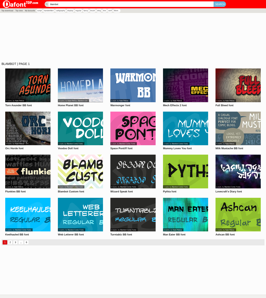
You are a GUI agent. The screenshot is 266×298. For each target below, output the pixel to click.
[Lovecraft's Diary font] (238, 171)
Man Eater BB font (174, 234)
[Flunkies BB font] (27, 171)
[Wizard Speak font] (133, 171)
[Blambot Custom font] (80, 171)
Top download (7, 11)
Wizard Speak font (121, 191)
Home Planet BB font (71, 105)
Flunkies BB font (15, 191)
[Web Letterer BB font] (80, 215)
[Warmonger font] (133, 85)
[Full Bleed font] (238, 85)
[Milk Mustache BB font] (238, 128)
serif (110, 11)
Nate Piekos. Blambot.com (77, 101)
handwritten (49, 11)
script (39, 11)
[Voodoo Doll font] (80, 128)
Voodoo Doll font (68, 148)
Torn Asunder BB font (18, 105)
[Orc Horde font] (27, 128)
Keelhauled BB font (17, 234)
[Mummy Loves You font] (185, 128)
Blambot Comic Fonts (75, 144)
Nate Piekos (19, 101)
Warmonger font (120, 105)
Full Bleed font (225, 105)
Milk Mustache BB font (229, 148)
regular (78, 11)
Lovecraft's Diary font (229, 191)
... (21, 242)
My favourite (30, 11)
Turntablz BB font (121, 234)
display (70, 11)
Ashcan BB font (225, 234)
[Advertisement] (92, 37)
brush (92, 11)
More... (117, 11)
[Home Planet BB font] (80, 85)
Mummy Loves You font (177, 148)
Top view (19, 11)
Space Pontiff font (121, 148)
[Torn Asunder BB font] (27, 85)
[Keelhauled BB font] (27, 215)
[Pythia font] (185, 171)
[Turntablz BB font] (133, 215)
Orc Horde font (14, 148)
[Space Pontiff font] (133, 128)
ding (99, 11)
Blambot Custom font (71, 191)
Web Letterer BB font (71, 234)
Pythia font (169, 191)
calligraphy (60, 11)
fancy (86, 11)
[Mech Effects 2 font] (185, 85)
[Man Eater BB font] (185, 215)
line (104, 11)
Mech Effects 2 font (175, 105)
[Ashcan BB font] (238, 215)
